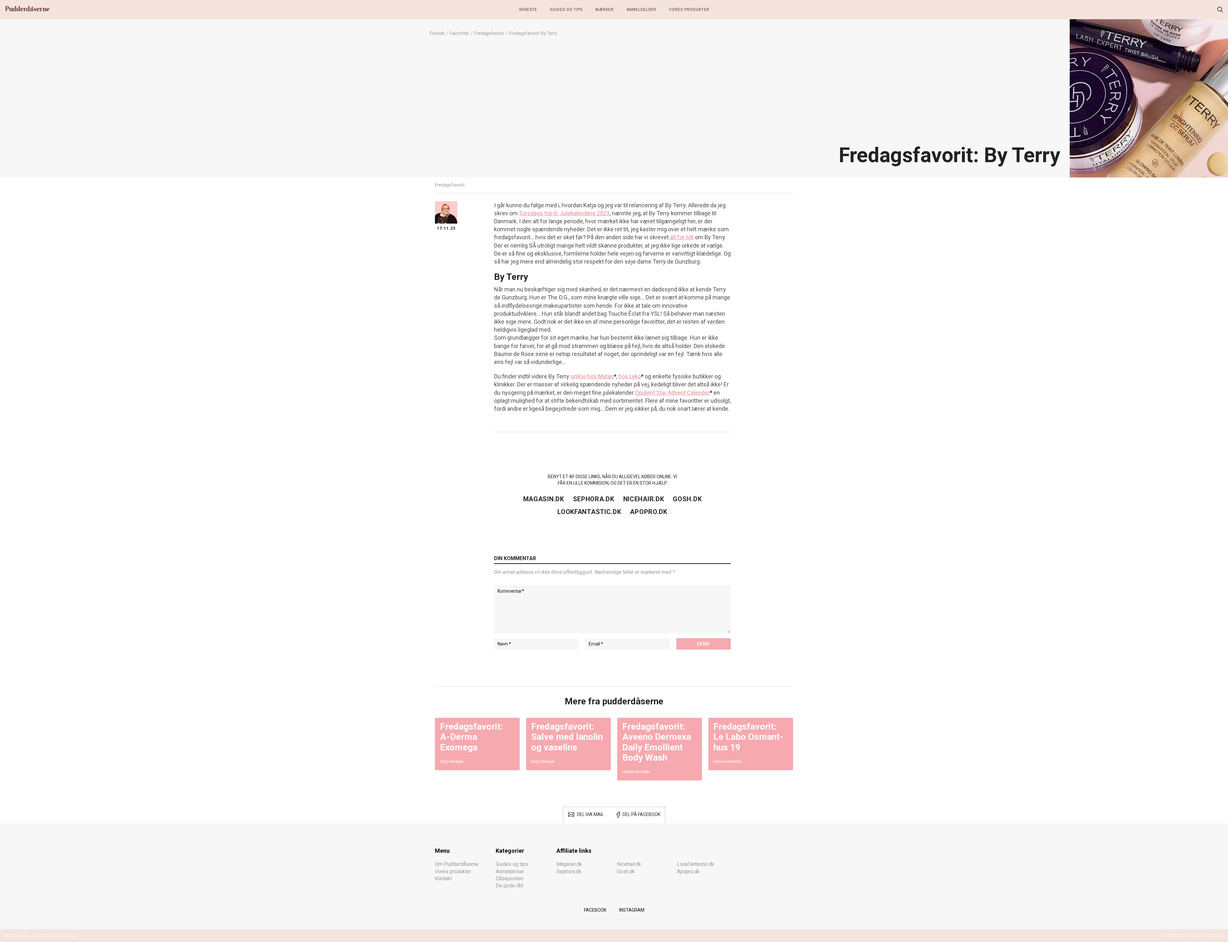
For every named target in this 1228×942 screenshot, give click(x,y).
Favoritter (459, 33)
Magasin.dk (543, 499)
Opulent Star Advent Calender (672, 392)
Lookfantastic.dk (589, 512)
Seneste (528, 9)
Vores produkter (689, 9)
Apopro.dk (648, 512)
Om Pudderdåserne (456, 864)
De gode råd (509, 886)
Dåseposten (509, 878)
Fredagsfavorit (489, 33)
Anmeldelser (641, 9)
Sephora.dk (593, 499)
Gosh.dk (687, 499)
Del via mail (590, 814)
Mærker (604, 9)
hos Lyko (629, 376)
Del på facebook (641, 814)
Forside (437, 33)
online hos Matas (592, 376)
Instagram (631, 910)
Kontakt (443, 878)
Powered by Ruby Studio (1192, 935)
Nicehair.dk (643, 499)
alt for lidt (682, 237)
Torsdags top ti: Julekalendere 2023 (564, 213)
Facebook (595, 910)
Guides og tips (566, 9)
